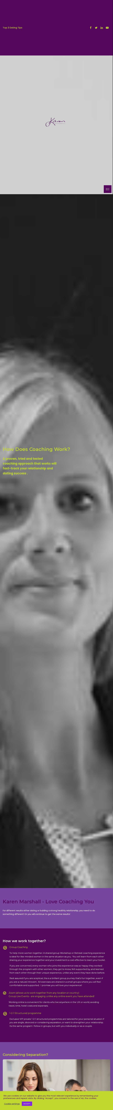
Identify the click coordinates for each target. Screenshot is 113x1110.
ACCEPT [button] (26, 1103)
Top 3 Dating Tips (12, 27)
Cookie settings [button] (12, 1104)
